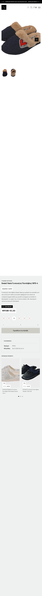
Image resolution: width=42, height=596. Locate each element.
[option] (14, 318)
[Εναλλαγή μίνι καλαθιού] (34, 7)
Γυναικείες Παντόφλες (6, 280)
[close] (39, 7)
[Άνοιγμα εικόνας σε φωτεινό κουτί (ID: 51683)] (21, 39)
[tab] (18, 396)
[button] (5, 40)
